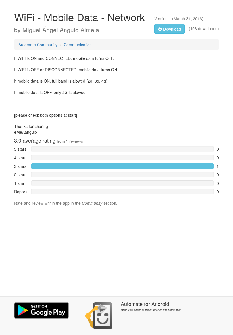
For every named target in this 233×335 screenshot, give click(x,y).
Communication (78, 44)
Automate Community (37, 44)
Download (171, 29)
